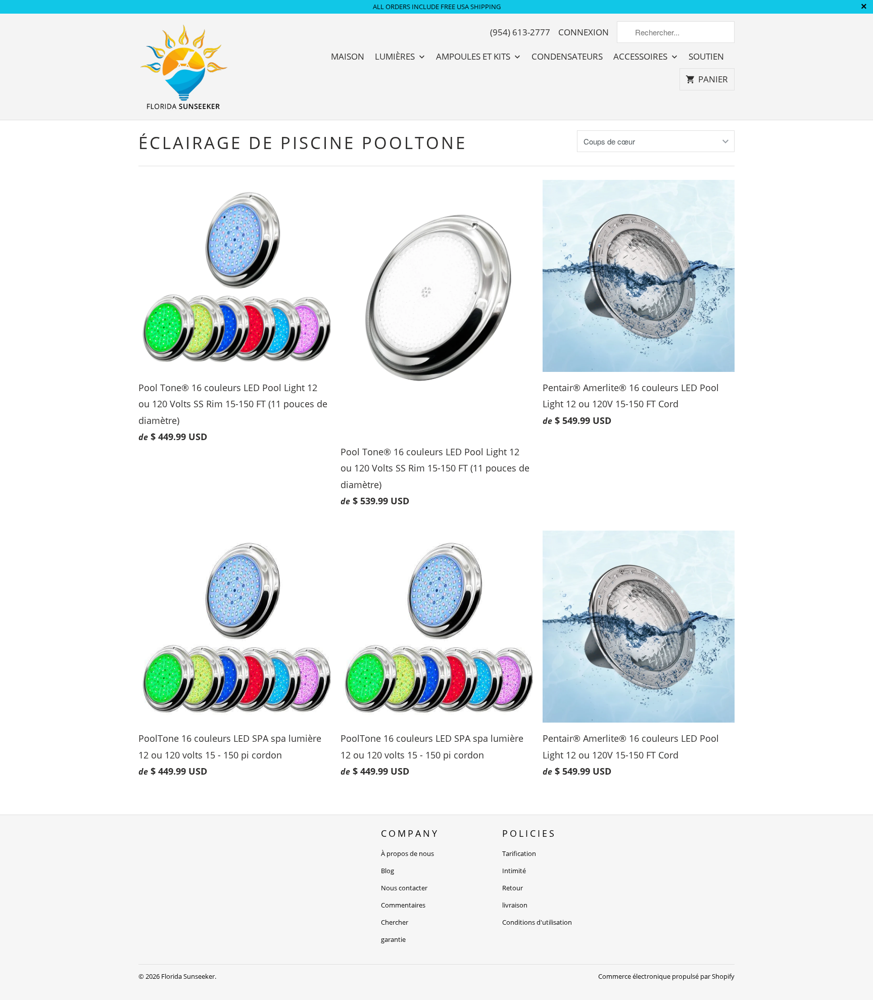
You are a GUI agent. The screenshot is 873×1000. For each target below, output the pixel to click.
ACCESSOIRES (641, 56)
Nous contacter (404, 887)
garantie (393, 939)
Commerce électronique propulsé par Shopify (666, 976)
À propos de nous (407, 853)
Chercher (394, 922)
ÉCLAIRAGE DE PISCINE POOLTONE (302, 142)
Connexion (583, 32)
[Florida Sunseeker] (183, 66)
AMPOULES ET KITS (474, 56)
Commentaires (403, 905)
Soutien (706, 56)
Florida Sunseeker (188, 976)
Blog (387, 870)
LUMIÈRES (396, 56)
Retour (512, 887)
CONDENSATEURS (567, 56)
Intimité (514, 870)
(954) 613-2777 (520, 32)
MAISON (347, 56)
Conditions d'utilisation (537, 922)
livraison (514, 905)
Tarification (519, 853)
